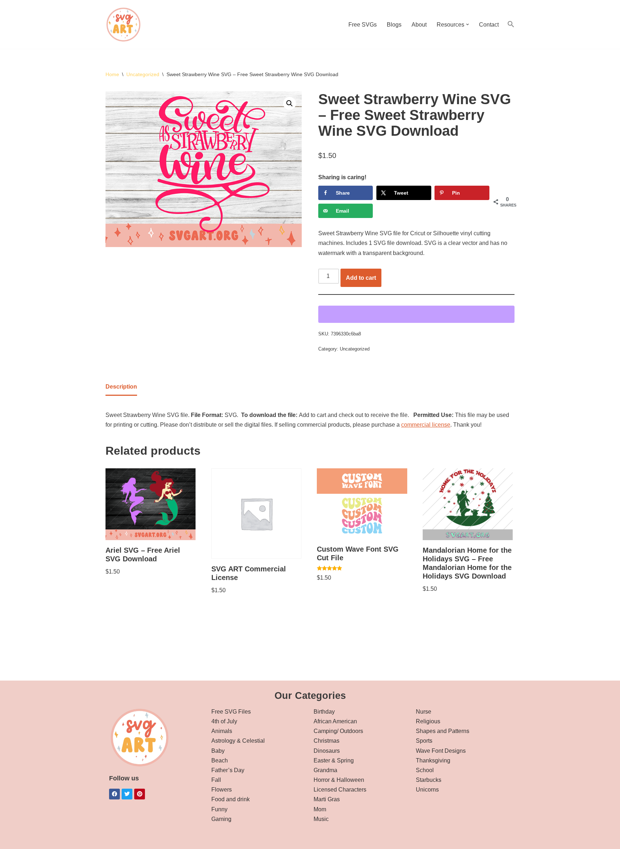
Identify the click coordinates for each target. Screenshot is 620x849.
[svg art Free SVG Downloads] (123, 24)
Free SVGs (362, 25)
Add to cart (361, 278)
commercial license (425, 425)
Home (112, 74)
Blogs (394, 25)
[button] (467, 24)
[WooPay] (416, 314)
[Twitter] (127, 794)
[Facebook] (114, 794)
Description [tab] (121, 387)
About (419, 25)
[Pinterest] (139, 794)
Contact (489, 25)
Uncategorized (142, 74)
